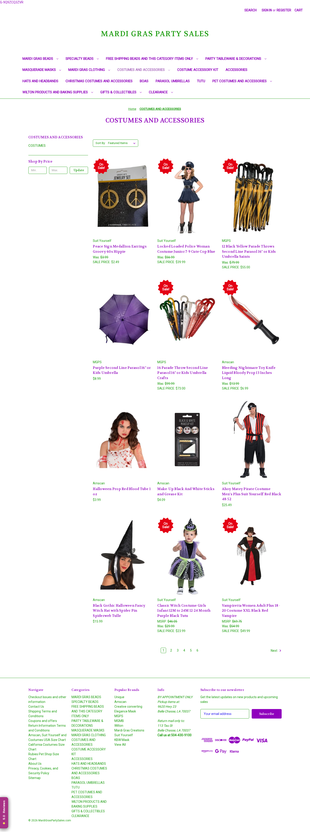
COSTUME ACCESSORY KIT (197, 70)
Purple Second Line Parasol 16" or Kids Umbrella (122, 370)
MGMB (119, 721)
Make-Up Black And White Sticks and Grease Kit (185, 491)
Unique (119, 697)
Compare (121, 197)
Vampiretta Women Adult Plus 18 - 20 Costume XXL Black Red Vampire (251, 610)
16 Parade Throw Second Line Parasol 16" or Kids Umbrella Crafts (182, 373)
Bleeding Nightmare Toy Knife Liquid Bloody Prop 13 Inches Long (249, 373)
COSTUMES (37, 146)
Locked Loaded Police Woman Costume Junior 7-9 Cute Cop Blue (186, 249)
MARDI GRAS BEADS (38, 59)
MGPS (118, 716)
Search (250, 10)
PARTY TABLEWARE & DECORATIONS (233, 59)
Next (274, 650)
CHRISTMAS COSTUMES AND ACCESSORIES (99, 81)
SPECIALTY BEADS (80, 59)
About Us (35, 763)
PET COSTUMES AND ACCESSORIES (240, 81)
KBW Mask (121, 740)
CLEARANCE (159, 92)
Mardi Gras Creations (129, 730)
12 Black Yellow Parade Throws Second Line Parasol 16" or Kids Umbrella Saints (249, 251)
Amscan (120, 702)
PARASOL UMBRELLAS (173, 81)
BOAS (144, 81)
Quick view (122, 189)
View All (120, 744)
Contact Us (36, 706)
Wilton (118, 725)
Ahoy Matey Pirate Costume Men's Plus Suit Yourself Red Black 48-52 (251, 494)
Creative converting (128, 706)
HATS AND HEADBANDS (40, 81)
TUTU (201, 81)
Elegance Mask (125, 711)
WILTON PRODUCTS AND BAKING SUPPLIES (55, 92)
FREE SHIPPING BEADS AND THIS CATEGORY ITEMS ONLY (150, 59)
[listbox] (122, 143)
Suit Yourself (123, 735)
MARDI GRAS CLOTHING (87, 70)
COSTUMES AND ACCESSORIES (141, 70)
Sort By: (101, 143)
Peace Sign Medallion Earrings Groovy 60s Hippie (120, 249)
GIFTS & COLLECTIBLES (118, 92)
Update (79, 170)
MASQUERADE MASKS (39, 70)
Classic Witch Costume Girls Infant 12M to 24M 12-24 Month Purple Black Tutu (183, 610)
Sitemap (34, 778)
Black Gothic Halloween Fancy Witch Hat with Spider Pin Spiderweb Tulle (119, 610)
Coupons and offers (42, 721)
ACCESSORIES (236, 70)
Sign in (267, 10)
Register (284, 10)
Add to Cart (123, 205)
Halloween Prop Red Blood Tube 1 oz (122, 491)
